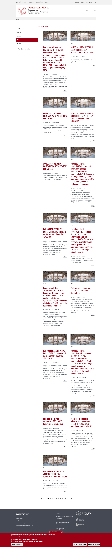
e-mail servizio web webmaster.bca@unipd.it (61, 529)
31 (50, 498)
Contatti (38, 2)
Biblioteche (31, 2)
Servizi (17, 520)
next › (69, 498)
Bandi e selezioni (19, 518)
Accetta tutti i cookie (79, 544)
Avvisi (19, 32)
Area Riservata (89, 2)
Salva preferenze (17, 544)
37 (63, 498)
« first (41, 498)
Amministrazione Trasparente (22, 523)
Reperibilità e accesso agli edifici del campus (24, 525)
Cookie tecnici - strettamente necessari (25, 539)
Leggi (65, 90)
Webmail (77, 2)
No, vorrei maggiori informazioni (20, 536)
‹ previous (43, 498)
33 (54, 498)
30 (48, 498)
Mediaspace (44, 2)
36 (60, 498)
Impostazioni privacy (56, 532)
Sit (95, 2)
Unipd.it (18, 2)
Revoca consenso (94, 544)
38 (65, 498)
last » (71, 498)
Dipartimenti (24, 2)
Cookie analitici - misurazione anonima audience (28, 541)
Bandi (18, 39)
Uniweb (82, 2)
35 (58, 498)
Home (17, 19)
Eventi (19, 43)
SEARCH (93, 13)
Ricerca (19, 36)
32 (52, 498)
